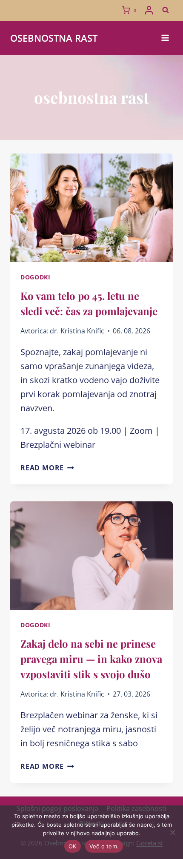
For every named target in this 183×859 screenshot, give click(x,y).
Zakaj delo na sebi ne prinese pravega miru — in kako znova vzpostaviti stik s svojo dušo (91, 659)
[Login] (149, 10)
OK (73, 846)
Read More (47, 467)
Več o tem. (104, 846)
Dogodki (35, 277)
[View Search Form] (165, 10)
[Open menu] (165, 37)
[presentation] (91, 208)
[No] (172, 832)
